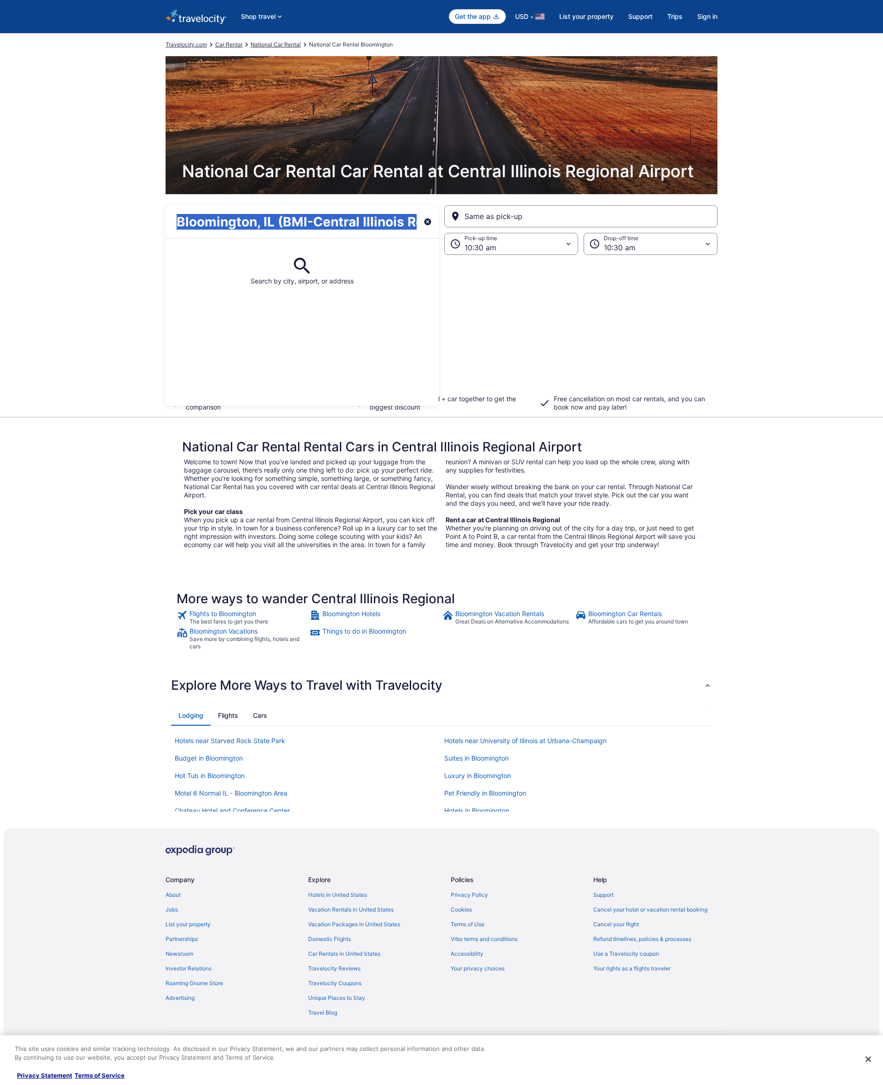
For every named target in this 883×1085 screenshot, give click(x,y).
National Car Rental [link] (276, 44)
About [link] (173, 894)
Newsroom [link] (179, 953)
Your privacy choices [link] (478, 968)
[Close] (868, 1059)
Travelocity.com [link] (186, 44)
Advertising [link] (180, 997)
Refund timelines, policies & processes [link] (642, 938)
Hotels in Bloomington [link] (476, 810)
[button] (441, 330)
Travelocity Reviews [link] (334, 968)
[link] (242, 617)
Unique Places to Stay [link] (336, 997)
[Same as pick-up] (580, 216)
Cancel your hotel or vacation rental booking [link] (650, 909)
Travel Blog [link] (322, 1012)
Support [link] (603, 894)
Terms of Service (100, 1075)
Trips (674, 16)
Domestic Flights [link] (329, 938)
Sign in (707, 16)
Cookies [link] (461, 909)
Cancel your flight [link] (616, 924)
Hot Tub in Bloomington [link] (210, 775)
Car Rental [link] (228, 44)
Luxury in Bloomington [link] (477, 775)
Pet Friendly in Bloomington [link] (485, 793)
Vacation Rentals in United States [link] (351, 909)
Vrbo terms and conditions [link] (484, 938)
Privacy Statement (44, 1075)
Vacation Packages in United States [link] (354, 924)
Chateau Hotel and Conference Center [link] (232, 810)
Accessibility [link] (467, 953)
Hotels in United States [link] (337, 894)
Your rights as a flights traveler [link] (632, 968)
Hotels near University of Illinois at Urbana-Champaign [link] (525, 740)
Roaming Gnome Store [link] (194, 983)
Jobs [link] (172, 909)
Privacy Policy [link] (469, 894)
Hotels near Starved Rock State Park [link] (230, 740)
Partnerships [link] (182, 938)
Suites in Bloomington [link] (476, 758)
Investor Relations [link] (189, 968)
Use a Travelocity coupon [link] (626, 953)
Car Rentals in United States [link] (344, 953)
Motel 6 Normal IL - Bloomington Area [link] (231, 793)
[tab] (191, 715)
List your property (586, 16)
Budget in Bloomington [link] (209, 758)
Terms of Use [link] (467, 924)
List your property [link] (188, 924)
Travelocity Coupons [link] (334, 983)
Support (640, 16)
